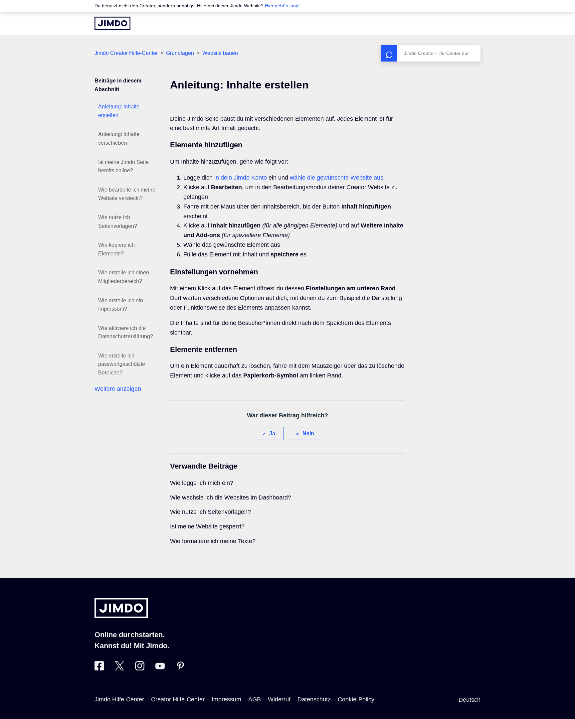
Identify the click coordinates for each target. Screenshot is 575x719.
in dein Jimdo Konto (240, 177)
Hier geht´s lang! (282, 5)
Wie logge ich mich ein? (201, 483)
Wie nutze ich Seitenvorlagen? (117, 222)
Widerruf (279, 699)
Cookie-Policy (356, 699)
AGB (254, 699)
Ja (272, 433)
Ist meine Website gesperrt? (207, 526)
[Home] (112, 23)
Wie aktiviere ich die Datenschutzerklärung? (125, 332)
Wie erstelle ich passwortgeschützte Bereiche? (121, 364)
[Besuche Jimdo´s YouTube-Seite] (160, 668)
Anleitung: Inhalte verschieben (118, 138)
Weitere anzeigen (118, 388)
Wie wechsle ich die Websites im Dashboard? (230, 497)
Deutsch (469, 699)
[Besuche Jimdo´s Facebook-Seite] (99, 668)
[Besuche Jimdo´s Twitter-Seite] (119, 668)
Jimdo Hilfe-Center (119, 699)
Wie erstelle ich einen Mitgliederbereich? (123, 277)
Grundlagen (180, 53)
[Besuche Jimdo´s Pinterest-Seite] (180, 668)
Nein (308, 433)
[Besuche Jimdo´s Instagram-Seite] (139, 668)
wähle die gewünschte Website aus (336, 177)
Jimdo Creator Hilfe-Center (126, 53)
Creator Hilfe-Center (178, 699)
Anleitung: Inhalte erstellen (118, 111)
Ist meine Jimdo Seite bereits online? (123, 166)
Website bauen (220, 53)
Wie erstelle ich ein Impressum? (120, 305)
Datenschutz (314, 699)
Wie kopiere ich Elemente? (116, 249)
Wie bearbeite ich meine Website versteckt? (126, 194)
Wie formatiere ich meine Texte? (213, 541)
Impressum (226, 699)
